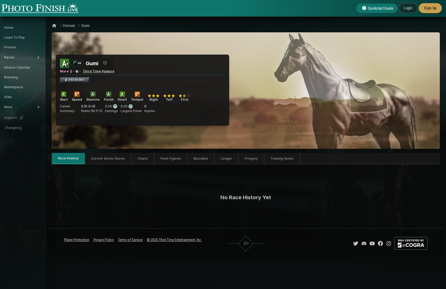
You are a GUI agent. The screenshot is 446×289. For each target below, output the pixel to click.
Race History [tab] (68, 158)
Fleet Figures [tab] (171, 158)
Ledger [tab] (226, 158)
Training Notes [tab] (281, 158)
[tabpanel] (246, 197)
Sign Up (430, 8)
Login (408, 8)
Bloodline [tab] (201, 158)
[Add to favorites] (105, 63)
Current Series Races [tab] (108, 158)
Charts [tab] (143, 158)
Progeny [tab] (251, 158)
